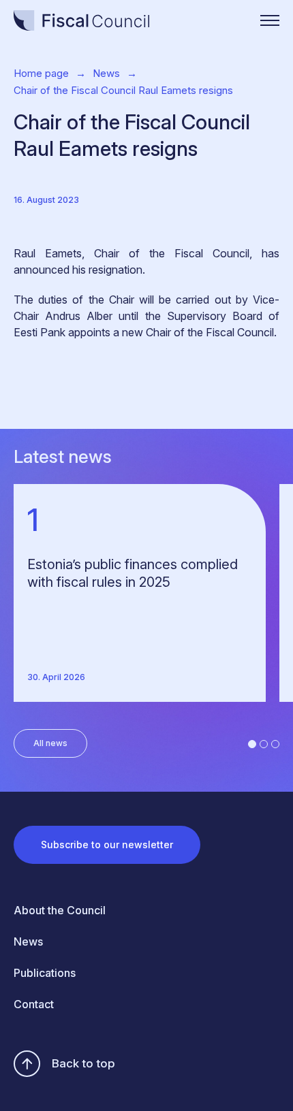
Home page (41, 73)
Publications (45, 973)
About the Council (60, 910)
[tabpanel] (146, 593)
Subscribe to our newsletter (107, 844)
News (106, 73)
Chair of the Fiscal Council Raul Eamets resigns (123, 90)
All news (50, 743)
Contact (34, 1004)
